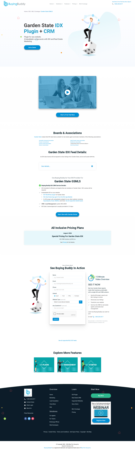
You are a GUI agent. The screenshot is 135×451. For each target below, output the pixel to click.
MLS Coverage (83, 4)
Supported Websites (77, 401)
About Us (28, 408)
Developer (77, 295)
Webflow (57, 201)
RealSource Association (75, 142)
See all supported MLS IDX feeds (68, 340)
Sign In (129, 1)
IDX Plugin (75, 394)
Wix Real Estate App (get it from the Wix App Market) (57, 197)
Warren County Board (43, 145)
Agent (57, 295)
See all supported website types (74, 201)
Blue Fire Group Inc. (86, 447)
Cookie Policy (52, 432)
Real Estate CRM (76, 398)
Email (54, 281)
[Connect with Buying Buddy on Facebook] (25, 418)
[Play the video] (67, 92)
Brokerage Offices (54, 422)
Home (51, 4)
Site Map (89, 432)
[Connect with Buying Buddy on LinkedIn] (32, 418)
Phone (54, 287)
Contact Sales (30, 402)
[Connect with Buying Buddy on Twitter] (29, 418)
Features (66, 4)
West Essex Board (74, 145)
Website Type (59, 299)
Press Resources (28, 413)
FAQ (51, 407)
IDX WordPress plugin (49, 194)
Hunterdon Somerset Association (46, 140)
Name (54, 275)
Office (69, 295)
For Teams (52, 419)
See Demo (114, 1)
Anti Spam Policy (74, 432)
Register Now (100, 420)
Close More (53, 404)
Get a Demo (32, 47)
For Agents (52, 415)
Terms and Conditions (63, 432)
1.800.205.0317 (118, 4)
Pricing (74, 4)
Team (63, 295)
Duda (52, 201)
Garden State (37, 137)
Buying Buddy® (48, 447)
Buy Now (125, 1)
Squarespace (47, 201)
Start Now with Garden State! (67, 214)
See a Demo (75, 404)
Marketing (52, 398)
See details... (45, 166)
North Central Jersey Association (77, 140)
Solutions (58, 4)
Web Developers (54, 425)
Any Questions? (60, 305)
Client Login (29, 405)
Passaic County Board (44, 142)
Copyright (83, 432)
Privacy (46, 432)
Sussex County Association (45, 143)
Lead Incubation (54, 401)
